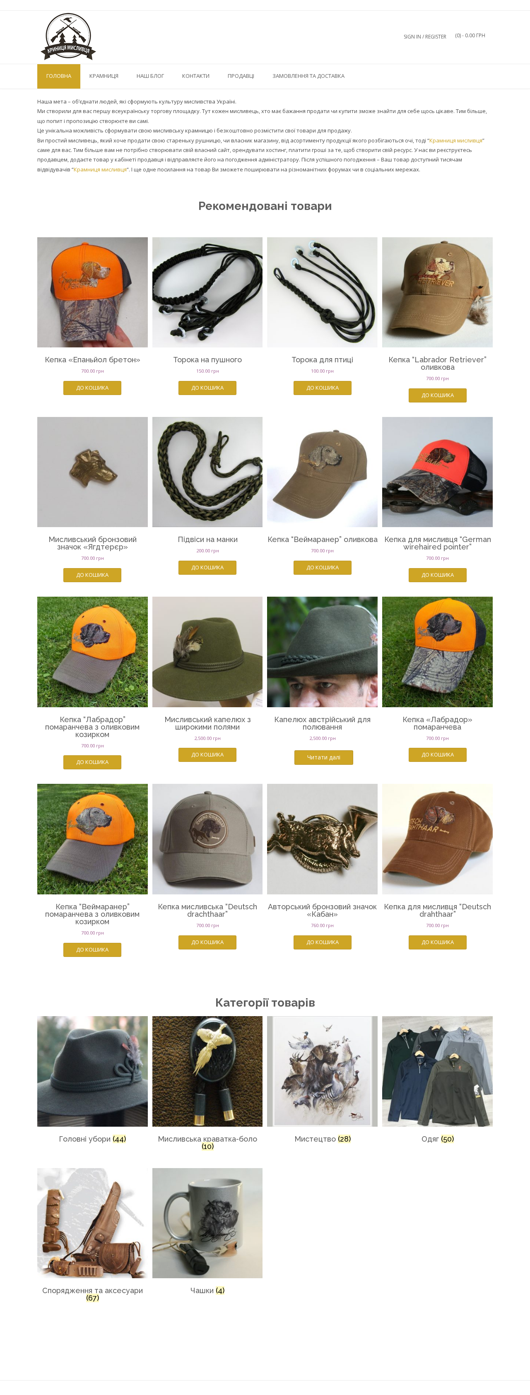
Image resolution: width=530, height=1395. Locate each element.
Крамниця (103, 76)
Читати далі (323, 757)
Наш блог (150, 76)
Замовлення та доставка (308, 76)
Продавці (241, 76)
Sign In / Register (425, 37)
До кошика (92, 387)
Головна (58, 76)
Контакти (196, 76)
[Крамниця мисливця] (68, 37)
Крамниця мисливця (455, 140)
